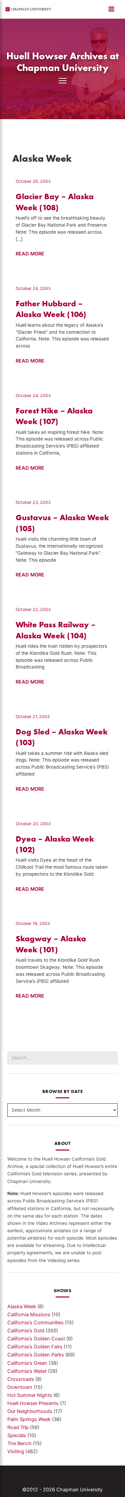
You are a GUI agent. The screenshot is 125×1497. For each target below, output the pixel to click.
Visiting (15, 1451)
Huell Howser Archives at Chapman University (62, 62)
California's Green (27, 1363)
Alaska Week (21, 1307)
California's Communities (35, 1323)
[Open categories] (62, 80)
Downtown (19, 1387)
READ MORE (30, 254)
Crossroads (20, 1379)
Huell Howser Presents (33, 1403)
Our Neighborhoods (29, 1411)
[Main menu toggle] (111, 9)
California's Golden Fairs (34, 1347)
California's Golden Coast (36, 1339)
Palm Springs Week (29, 1419)
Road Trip (18, 1427)
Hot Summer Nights (29, 1395)
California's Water (27, 1371)
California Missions (28, 1315)
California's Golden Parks (35, 1355)
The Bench (19, 1443)
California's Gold (25, 1331)
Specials (16, 1435)
